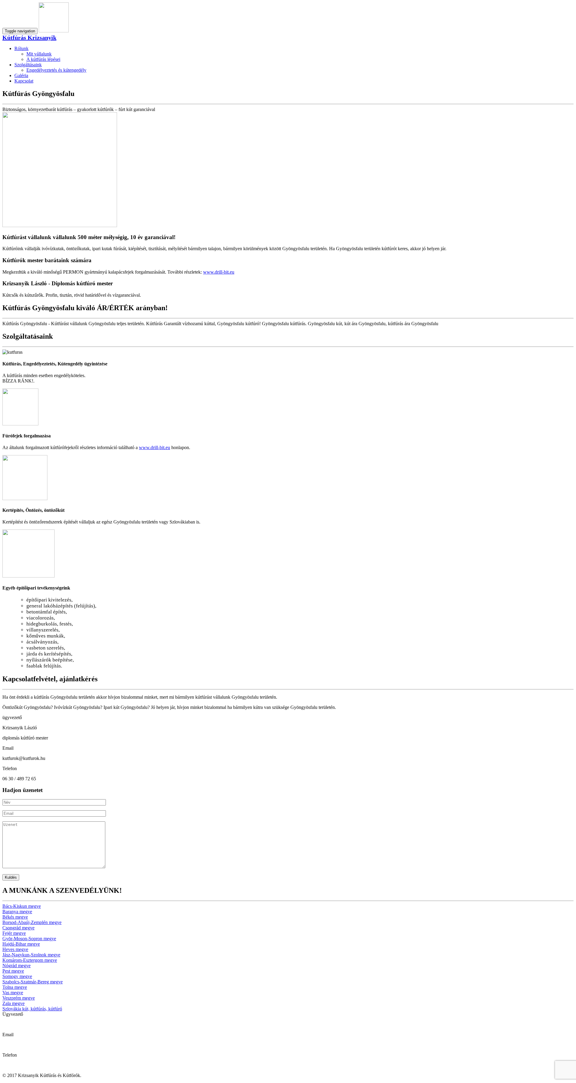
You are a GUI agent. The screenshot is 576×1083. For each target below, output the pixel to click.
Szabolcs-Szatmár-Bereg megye (32, 981)
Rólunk (21, 48)
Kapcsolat (23, 80)
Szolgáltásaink (28, 64)
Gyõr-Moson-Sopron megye (29, 938)
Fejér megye (14, 933)
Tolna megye (14, 987)
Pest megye (13, 971)
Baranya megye (17, 911)
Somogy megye (17, 976)
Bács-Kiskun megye (21, 906)
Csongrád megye (18, 927)
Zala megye (13, 1003)
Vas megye (12, 992)
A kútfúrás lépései (43, 59)
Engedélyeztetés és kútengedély (56, 70)
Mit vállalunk (39, 53)
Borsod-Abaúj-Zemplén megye (32, 922)
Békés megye (15, 917)
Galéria (21, 75)
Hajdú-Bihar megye (21, 943)
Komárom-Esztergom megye (29, 960)
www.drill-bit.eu (218, 271)
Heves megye (15, 949)
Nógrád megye (16, 965)
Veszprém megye (18, 997)
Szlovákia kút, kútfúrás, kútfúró (32, 1008)
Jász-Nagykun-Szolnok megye (31, 954)
